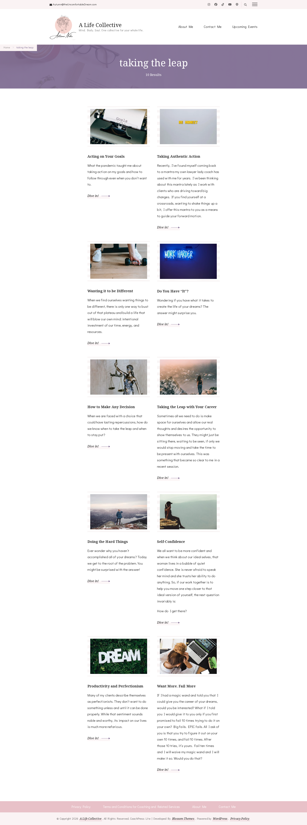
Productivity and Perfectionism (115, 686)
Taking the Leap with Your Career (187, 406)
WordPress (220, 819)
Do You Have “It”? (172, 291)
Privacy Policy (80, 807)
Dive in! (93, 196)
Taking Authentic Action (178, 156)
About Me (185, 27)
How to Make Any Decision (111, 406)
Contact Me (213, 27)
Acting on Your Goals (106, 156)
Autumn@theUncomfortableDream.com (75, 4)
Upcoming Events (245, 27)
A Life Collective (100, 25)
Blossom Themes (183, 819)
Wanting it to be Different (110, 291)
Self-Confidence (171, 541)
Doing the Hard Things (107, 541)
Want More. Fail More (176, 686)
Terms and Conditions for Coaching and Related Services (141, 807)
